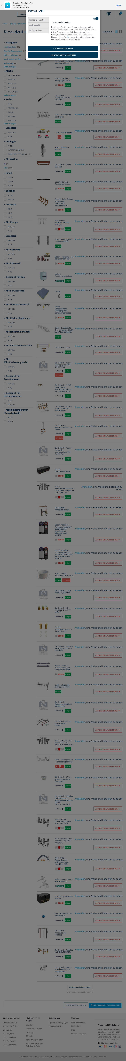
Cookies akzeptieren (63, 48)
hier (68, 37)
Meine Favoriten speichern (63, 55)
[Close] (2, 5)
